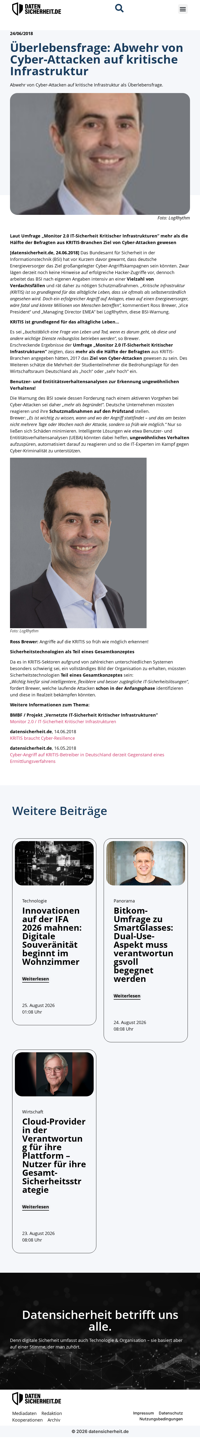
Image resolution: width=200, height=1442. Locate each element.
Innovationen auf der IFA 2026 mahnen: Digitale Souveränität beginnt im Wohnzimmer (52, 936)
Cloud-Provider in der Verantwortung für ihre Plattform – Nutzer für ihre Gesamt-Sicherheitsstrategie (54, 1155)
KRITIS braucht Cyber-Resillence (42, 738)
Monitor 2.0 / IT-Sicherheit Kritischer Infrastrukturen (63, 721)
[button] (183, 9)
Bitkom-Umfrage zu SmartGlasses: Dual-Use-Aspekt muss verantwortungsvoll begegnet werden (143, 944)
